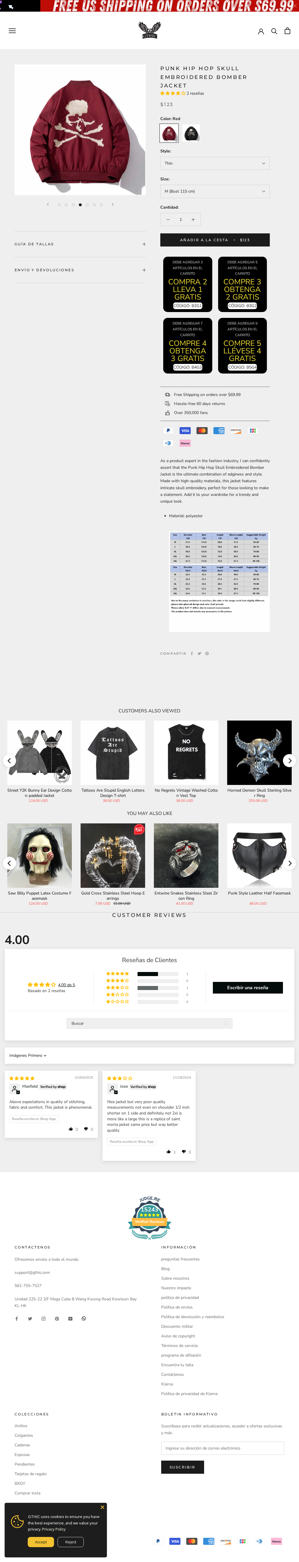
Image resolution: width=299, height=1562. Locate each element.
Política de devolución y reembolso (192, 1317)
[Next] (113, 204)
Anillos (21, 1426)
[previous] (9, 760)
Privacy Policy (54, 1529)
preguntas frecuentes (180, 1259)
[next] (289, 760)
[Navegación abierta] (12, 30)
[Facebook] (192, 653)
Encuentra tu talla (177, 1365)
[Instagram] (43, 1318)
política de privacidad (180, 1297)
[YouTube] (70, 1318)
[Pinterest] (207, 653)
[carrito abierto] (287, 30)
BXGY (20, 1483)
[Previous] (48, 204)
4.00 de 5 (66, 985)
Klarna (167, 1384)
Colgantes (24, 1435)
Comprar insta (27, 1493)
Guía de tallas (34, 244)
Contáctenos (172, 1374)
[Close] (102, 1507)
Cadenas (22, 1445)
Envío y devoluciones (44, 270)
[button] (173, 93)
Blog (165, 1269)
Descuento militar (177, 1326)
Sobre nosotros (175, 1278)
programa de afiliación (181, 1355)
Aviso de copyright (178, 1336)
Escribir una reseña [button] (247, 988)
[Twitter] (199, 653)
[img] (21, 1078)
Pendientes (25, 1464)
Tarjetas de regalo (31, 1474)
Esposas (22, 1454)
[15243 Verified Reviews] (149, 1241)
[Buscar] (274, 31)
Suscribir (183, 1467)
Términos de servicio (179, 1345)
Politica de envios (177, 1307)
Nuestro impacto (176, 1288)
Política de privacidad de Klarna (189, 1394)
